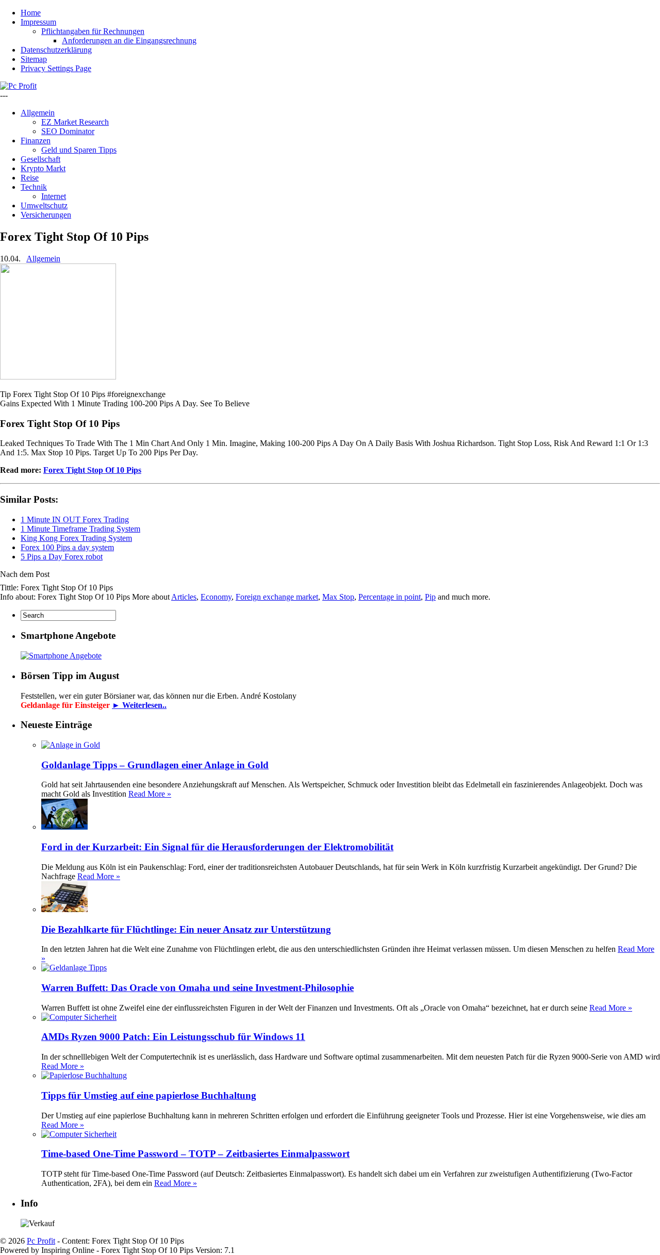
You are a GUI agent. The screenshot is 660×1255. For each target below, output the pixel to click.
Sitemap (34, 59)
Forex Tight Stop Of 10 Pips (92, 470)
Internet (53, 196)
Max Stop (338, 596)
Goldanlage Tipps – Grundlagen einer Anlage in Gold (155, 764)
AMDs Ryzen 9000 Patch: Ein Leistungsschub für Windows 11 (173, 1036)
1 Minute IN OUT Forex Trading (75, 519)
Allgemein (38, 112)
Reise (30, 177)
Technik (34, 187)
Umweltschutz (44, 205)
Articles (183, 596)
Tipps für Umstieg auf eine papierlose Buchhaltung (148, 1095)
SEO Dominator (67, 131)
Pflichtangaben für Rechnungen (92, 31)
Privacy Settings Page (56, 68)
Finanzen (36, 140)
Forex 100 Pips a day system (67, 547)
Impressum (38, 22)
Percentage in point (389, 596)
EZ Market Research (75, 122)
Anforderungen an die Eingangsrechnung (129, 40)
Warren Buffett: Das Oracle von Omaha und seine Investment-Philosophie (197, 987)
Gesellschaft (40, 159)
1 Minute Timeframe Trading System (80, 528)
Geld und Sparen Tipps (79, 149)
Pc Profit (41, 1240)
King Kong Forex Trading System (76, 538)
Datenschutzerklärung (56, 49)
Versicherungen (46, 214)
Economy (216, 596)
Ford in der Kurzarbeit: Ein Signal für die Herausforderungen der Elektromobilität (217, 846)
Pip (430, 596)
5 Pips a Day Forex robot (62, 556)
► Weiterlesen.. (139, 705)
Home (31, 12)
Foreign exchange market (277, 596)
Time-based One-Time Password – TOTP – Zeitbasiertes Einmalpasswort (195, 1153)
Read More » (149, 793)
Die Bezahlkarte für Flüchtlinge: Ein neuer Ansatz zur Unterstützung (186, 929)
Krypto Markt (43, 168)
